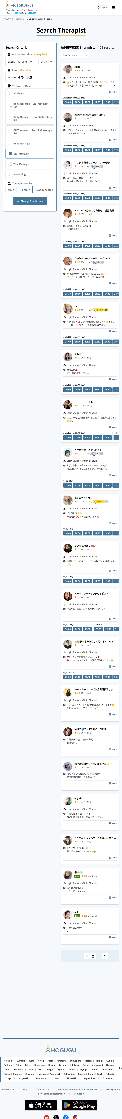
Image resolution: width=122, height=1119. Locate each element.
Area (22, 70)
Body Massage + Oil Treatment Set (31, 105)
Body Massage (21, 143)
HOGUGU (7, 19)
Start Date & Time (29, 54)
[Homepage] (19, 6)
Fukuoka (18, 19)
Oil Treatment (21, 154)
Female (25, 190)
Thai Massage (21, 164)
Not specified (44, 190)
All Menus (19, 93)
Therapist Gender (22, 183)
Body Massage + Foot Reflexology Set (32, 118)
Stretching (19, 174)
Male (11, 190)
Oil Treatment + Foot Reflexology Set (32, 131)
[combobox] (75, 55)
